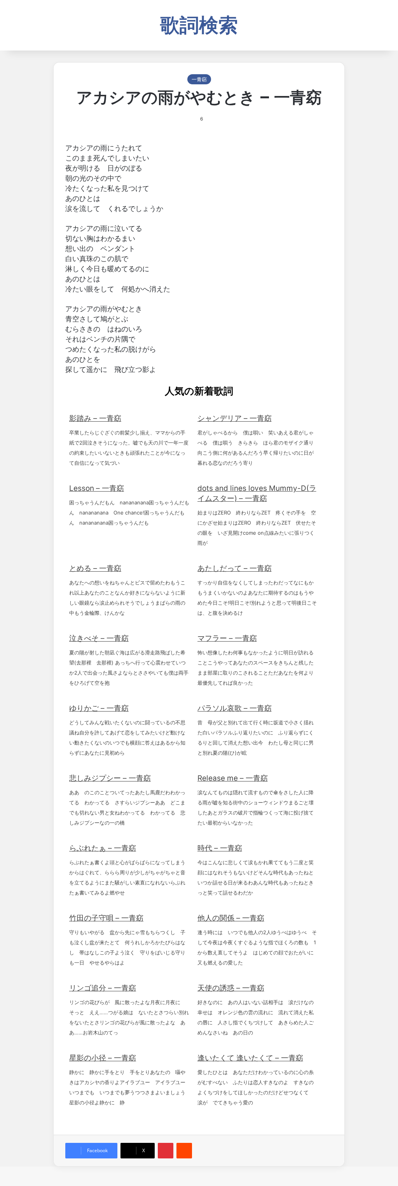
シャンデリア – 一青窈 (234, 418)
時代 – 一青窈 (219, 848)
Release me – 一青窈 (232, 778)
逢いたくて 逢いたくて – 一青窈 (250, 1057)
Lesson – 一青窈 (96, 488)
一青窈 (199, 79)
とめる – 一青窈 (95, 568)
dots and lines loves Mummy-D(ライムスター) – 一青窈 (256, 493)
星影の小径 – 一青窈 (102, 1057)
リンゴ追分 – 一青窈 (102, 988)
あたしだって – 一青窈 (234, 568)
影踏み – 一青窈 (95, 418)
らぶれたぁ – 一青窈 (102, 848)
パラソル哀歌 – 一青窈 (234, 708)
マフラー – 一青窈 (227, 638)
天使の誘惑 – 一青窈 (230, 988)
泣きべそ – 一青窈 (99, 638)
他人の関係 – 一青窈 (230, 918)
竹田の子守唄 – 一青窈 (106, 918)
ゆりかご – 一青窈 (99, 708)
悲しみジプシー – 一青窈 (110, 778)
